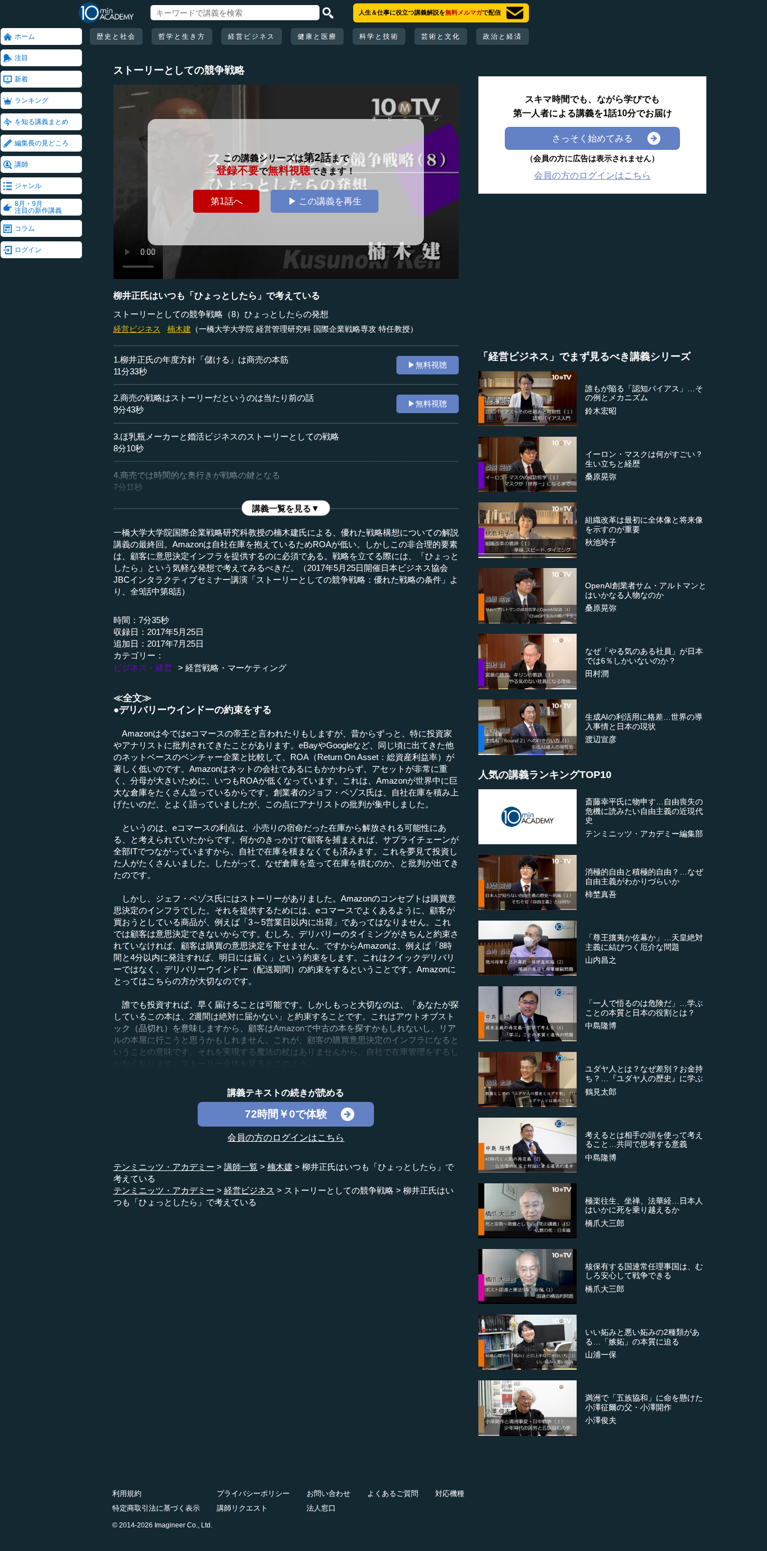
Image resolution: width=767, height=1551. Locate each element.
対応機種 (449, 1493)
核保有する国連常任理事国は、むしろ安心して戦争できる (644, 1271)
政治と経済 (502, 36)
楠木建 (179, 328)
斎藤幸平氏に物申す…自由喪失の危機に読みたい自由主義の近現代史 (644, 811)
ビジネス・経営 (142, 667)
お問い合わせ (328, 1493)
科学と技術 (379, 36)
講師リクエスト (242, 1508)
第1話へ (227, 201)
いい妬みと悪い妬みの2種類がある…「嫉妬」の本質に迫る (642, 1337)
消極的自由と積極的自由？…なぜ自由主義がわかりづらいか (644, 876)
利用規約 (126, 1493)
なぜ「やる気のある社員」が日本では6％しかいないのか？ (644, 656)
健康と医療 (317, 36)
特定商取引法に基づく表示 (156, 1508)
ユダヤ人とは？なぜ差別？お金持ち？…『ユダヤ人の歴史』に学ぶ (644, 1073)
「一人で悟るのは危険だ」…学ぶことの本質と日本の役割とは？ (644, 1008)
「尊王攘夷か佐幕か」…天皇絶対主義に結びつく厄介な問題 (644, 942)
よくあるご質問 (392, 1493)
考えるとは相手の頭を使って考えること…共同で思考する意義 (644, 1140)
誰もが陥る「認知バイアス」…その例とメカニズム (644, 393)
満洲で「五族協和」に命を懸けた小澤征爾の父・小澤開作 (644, 1402)
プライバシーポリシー (253, 1493)
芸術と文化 (440, 36)
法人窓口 (321, 1508)
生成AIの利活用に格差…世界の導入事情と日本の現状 (643, 721)
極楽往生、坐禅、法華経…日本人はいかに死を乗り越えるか (644, 1205)
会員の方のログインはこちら (285, 1137)
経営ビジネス (251, 36)
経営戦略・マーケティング (235, 667)
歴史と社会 (116, 36)
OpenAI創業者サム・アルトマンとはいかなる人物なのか (645, 590)
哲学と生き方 (182, 36)
